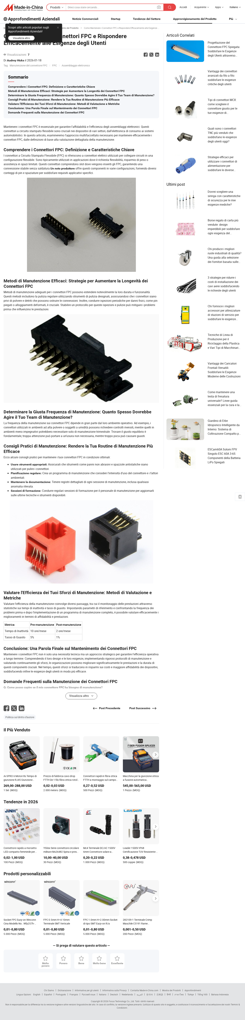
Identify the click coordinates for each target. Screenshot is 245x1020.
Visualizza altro (21, 38)
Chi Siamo (49, 990)
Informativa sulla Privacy (114, 990)
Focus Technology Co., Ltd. (121, 1001)
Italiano (102, 994)
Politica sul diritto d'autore (19, 717)
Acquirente (200, 7)
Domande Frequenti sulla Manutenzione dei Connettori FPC (46, 112)
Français (74, 994)
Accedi (183, 7)
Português (61, 994)
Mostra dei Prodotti (171, 990)
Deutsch (114, 994)
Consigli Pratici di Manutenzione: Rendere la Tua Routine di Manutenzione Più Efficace (64, 99)
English (36, 994)
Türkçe (190, 994)
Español (48, 994)
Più (231, 19)
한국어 (149, 994)
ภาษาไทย (179, 994)
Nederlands (127, 994)
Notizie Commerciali (85, 19)
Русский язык (88, 994)
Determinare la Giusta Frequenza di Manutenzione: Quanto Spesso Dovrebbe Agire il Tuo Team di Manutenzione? (81, 95)
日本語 (160, 994)
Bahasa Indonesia (220, 994)
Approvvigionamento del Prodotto (194, 19)
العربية (140, 994)
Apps (218, 7)
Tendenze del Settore (147, 19)
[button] (159, 7)
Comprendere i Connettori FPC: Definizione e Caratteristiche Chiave (51, 86)
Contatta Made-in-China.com (144, 990)
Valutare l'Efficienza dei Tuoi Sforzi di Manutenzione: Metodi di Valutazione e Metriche (64, 104)
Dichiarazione (64, 990)
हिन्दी (169, 994)
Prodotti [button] (55, 7)
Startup (115, 19)
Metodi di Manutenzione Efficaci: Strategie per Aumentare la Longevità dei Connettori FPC (66, 91)
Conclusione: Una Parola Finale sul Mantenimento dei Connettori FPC (52, 108)
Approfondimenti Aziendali (34, 18)
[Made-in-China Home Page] (23, 7)
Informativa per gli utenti (87, 990)
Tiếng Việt (202, 994)
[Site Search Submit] (169, 7)
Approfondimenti (193, 990)
